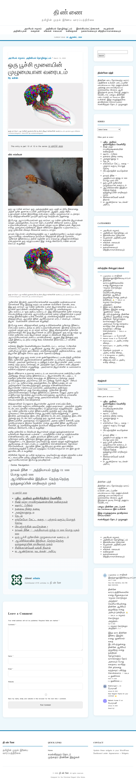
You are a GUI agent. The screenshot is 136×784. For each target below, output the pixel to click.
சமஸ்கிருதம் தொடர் (59, 754)
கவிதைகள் (71, 31)
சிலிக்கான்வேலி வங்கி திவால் (33, 548)
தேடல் (19, 516)
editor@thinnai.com (104, 85)
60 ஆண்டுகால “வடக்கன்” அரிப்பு (35, 551)
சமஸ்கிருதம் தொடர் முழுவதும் (113, 519)
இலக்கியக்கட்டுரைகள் (87, 28)
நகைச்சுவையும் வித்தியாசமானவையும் (101, 31)
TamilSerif (107, 515)
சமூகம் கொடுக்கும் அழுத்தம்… (112, 303)
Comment (12, 624)
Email (10, 668)
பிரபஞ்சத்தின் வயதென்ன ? (31, 527)
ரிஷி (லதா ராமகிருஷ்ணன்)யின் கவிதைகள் (41, 502)
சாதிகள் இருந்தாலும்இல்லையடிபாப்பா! (117, 277)
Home (50, 750)
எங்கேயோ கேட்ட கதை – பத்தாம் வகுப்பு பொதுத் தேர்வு (116, 166)
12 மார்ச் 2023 (55, 146)
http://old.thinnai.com (105, 509)
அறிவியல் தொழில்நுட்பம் (59, 28)
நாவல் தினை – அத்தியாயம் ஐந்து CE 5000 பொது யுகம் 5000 (115, 178)
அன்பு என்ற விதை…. (113, 352)
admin (15, 78)
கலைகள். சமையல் (53, 31)
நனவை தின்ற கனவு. (27, 509)
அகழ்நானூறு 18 (24, 512)
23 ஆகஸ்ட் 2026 (74, 37)
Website (11, 681)
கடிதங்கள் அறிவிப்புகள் (114, 237)
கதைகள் (35, 31)
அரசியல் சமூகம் (33, 28)
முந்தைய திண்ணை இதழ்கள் (64, 757)
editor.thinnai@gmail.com (114, 87)
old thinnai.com (115, 97)
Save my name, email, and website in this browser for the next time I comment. (37, 698)
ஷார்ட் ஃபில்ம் (24, 505)
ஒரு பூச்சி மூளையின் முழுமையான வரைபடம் (114, 184)
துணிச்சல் (107, 333)
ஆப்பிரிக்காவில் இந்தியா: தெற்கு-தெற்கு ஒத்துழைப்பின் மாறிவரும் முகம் (39, 481)
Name (10, 656)
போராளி (121, 336)
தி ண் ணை (68, 11)
